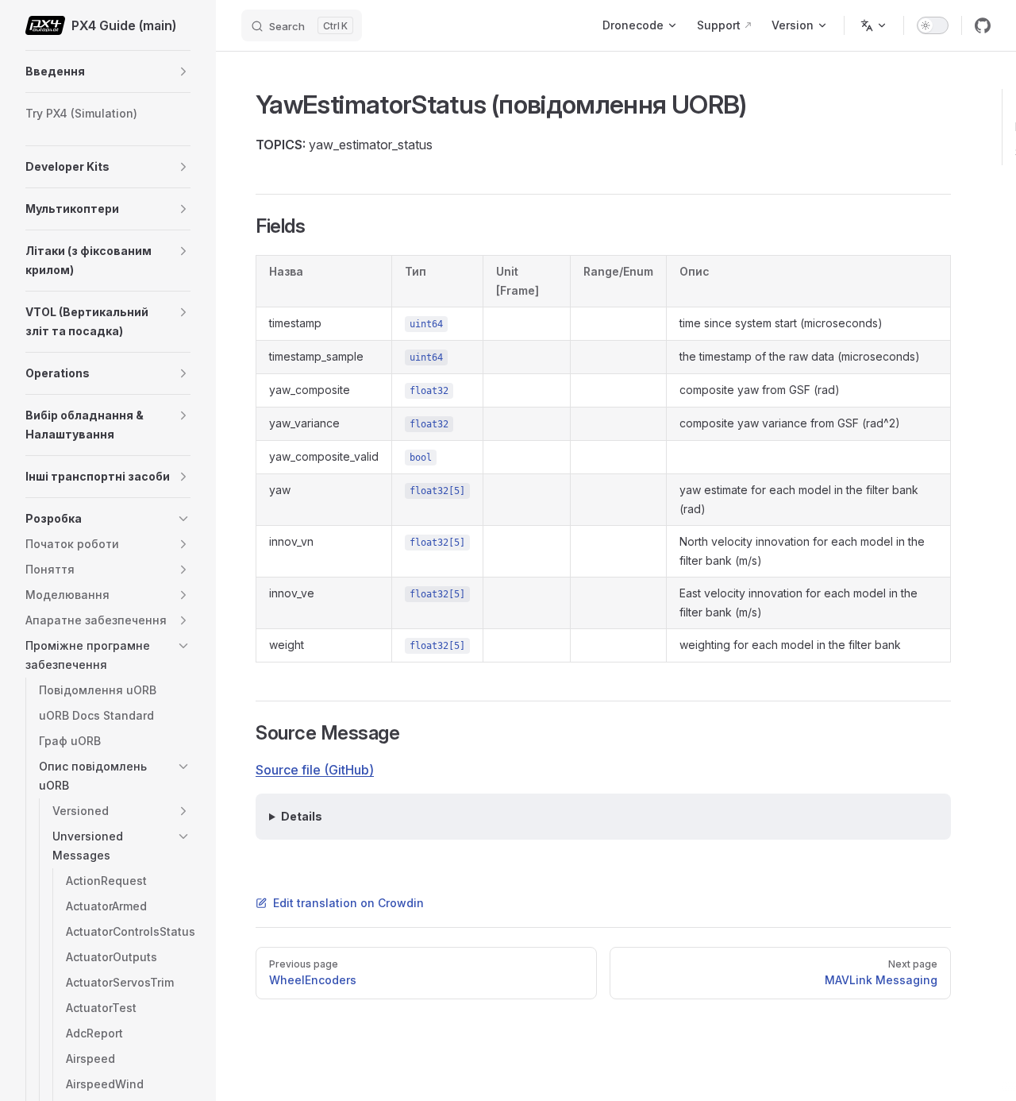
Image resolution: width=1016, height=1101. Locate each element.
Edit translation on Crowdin (348, 903)
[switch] (933, 25)
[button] (183, 71)
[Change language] (874, 25)
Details (301, 816)
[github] (982, 25)
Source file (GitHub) (315, 770)
